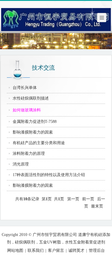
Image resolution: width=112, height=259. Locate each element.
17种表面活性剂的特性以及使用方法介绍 (49, 175)
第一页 (73, 199)
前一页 (88, 199)
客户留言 (56, 250)
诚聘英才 (76, 250)
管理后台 (97, 250)
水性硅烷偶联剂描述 (31, 98)
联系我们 (36, 250)
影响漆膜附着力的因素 (33, 132)
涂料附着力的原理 (29, 153)
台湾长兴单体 (25, 87)
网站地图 (15, 250)
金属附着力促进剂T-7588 (35, 121)
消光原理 (21, 164)
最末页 (97, 206)
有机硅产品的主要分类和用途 (39, 143)
